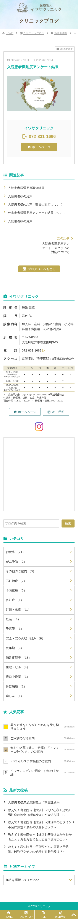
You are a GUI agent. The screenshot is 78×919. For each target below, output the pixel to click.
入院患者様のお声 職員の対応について (35, 204)
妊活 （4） (13, 619)
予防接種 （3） (16, 590)
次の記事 (55, 245)
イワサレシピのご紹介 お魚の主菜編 (42, 772)
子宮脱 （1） (15, 628)
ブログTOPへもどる (41, 269)
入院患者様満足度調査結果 (26, 188)
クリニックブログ (33, 33)
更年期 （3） (15, 648)
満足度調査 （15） (18, 657)
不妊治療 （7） (16, 581)
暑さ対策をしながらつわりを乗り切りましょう (42, 726)
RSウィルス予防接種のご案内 (42, 761)
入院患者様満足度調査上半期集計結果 (34, 802)
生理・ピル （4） (18, 667)
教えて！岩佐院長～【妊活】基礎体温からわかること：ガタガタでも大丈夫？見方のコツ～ (40, 837)
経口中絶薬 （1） (18, 676)
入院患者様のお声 (21, 196)
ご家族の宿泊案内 (42, 738)
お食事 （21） (15, 552)
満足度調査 (60, 33)
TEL (43, 916)
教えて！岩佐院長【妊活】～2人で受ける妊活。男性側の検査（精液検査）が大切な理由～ (40, 812)
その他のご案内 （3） (21, 571)
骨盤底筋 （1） (16, 686)
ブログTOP (26, 916)
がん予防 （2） (16, 561)
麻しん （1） (15, 696)
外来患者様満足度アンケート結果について (37, 212)
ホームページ (41, 147)
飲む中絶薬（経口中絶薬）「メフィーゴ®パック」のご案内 (42, 749)
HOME (9, 33)
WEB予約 (58, 412)
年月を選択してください (22, 880)
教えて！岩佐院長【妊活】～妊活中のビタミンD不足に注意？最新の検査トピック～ (41, 824)
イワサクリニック (40, 906)
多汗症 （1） (15, 600)
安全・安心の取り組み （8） (25, 638)
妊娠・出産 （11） (18, 609)
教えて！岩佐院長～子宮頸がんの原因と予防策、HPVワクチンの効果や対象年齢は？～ (38, 849)
